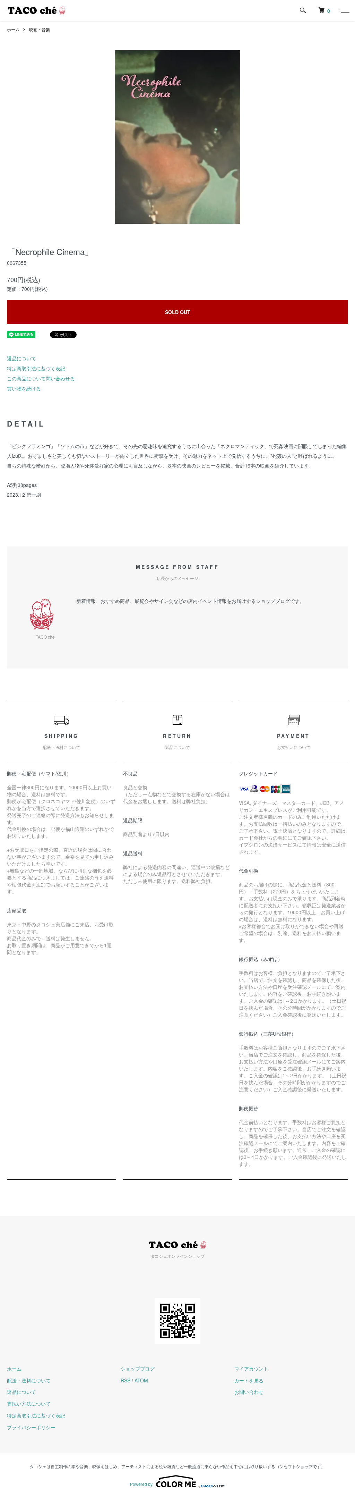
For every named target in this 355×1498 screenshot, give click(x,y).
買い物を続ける (24, 388)
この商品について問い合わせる (41, 378)
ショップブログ (138, 1368)
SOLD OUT (177, 312)
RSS (125, 1380)
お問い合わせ (248, 1391)
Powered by (141, 1484)
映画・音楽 (39, 29)
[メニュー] (344, 10)
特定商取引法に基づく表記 (36, 368)
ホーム (13, 29)
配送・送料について (29, 1380)
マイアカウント (251, 1368)
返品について (21, 358)
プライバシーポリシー (31, 1427)
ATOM (141, 1380)
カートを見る (248, 1380)
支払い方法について (29, 1403)
